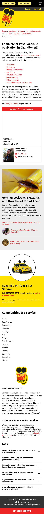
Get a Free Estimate (22, 511)
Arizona (21, 31)
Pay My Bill (37, 9)
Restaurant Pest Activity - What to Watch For (24, 231)
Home (4, 31)
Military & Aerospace (14, 70)
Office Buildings (12, 80)
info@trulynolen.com (33, 505)
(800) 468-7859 (15, 505)
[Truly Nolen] (8, 19)
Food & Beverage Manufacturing (19, 82)
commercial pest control (30, 55)
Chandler (7, 34)
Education (10, 65)
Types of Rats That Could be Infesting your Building (24, 242)
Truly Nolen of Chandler (21, 34)
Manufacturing (12, 77)
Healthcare (10, 67)
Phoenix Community (33, 31)
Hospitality (10, 72)
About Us (28, 9)
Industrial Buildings (14, 75)
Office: (25, 157)
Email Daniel (22, 154)
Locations (12, 31)
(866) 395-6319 (12, 293)
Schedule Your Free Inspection (22, 109)
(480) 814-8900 (12, 104)
